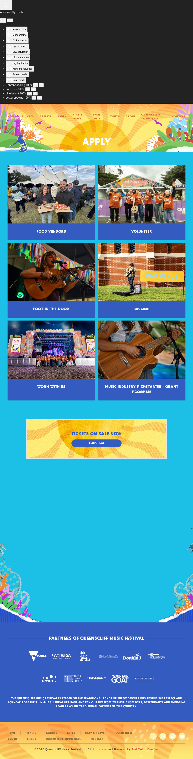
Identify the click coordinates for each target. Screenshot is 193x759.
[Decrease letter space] (33, 98)
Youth (115, 116)
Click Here (96, 443)
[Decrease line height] (29, 94)
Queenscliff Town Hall (150, 116)
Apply (62, 116)
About (131, 116)
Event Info (97, 116)
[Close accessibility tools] (10, 20)
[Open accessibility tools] (6, 5)
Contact (178, 116)
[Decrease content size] (35, 85)
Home (12, 116)
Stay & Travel (77, 116)
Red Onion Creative (145, 749)
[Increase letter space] (39, 98)
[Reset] (3, 20)
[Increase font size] (33, 89)
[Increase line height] (35, 94)
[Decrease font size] (27, 89)
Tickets (28, 116)
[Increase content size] (41, 85)
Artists (45, 116)
